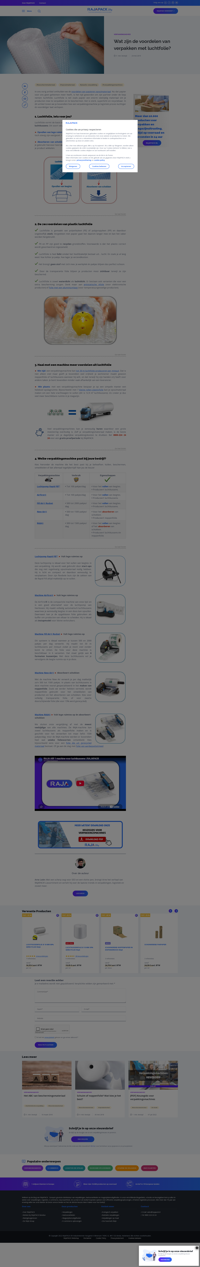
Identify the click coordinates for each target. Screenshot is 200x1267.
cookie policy (99, 160)
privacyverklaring (84, 160)
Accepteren (126, 166)
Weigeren (73, 166)
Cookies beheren (99, 166)
